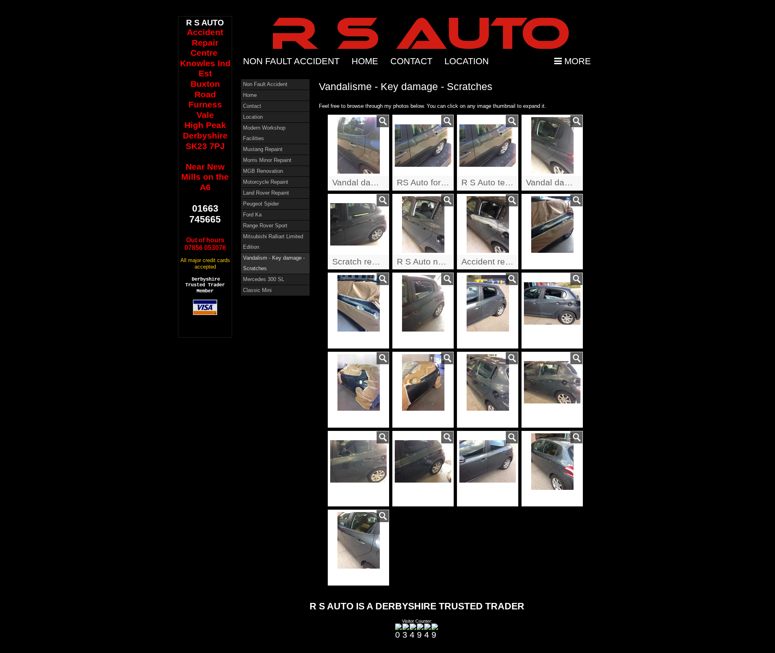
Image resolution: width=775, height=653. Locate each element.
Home (365, 61)
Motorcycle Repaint (265, 182)
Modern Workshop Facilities (264, 133)
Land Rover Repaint (266, 193)
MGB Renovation (263, 171)
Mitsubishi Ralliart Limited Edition (273, 241)
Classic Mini (257, 290)
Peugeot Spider (261, 204)
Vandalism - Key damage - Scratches (274, 263)
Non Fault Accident (291, 61)
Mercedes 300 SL (263, 279)
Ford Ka (252, 215)
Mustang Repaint (263, 149)
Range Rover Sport (265, 226)
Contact (411, 61)
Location (466, 61)
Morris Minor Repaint (267, 160)
